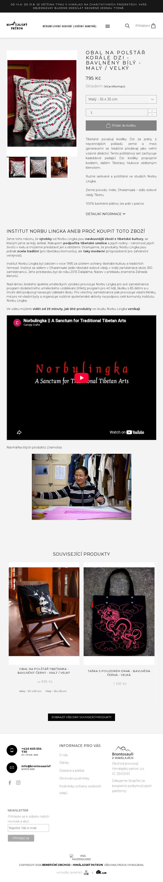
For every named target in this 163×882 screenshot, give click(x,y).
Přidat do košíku (124, 125)
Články (64, 763)
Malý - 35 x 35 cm (56, 691)
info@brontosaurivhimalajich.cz (36, 768)
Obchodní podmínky (74, 778)
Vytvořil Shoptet (69, 872)
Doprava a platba (71, 770)
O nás (63, 755)
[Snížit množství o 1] (152, 114)
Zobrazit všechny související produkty (81, 717)
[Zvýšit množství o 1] (152, 111)
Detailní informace (103, 214)
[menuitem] (70, 26)
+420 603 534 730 (31, 751)
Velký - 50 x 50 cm (30, 691)
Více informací (114, 86)
